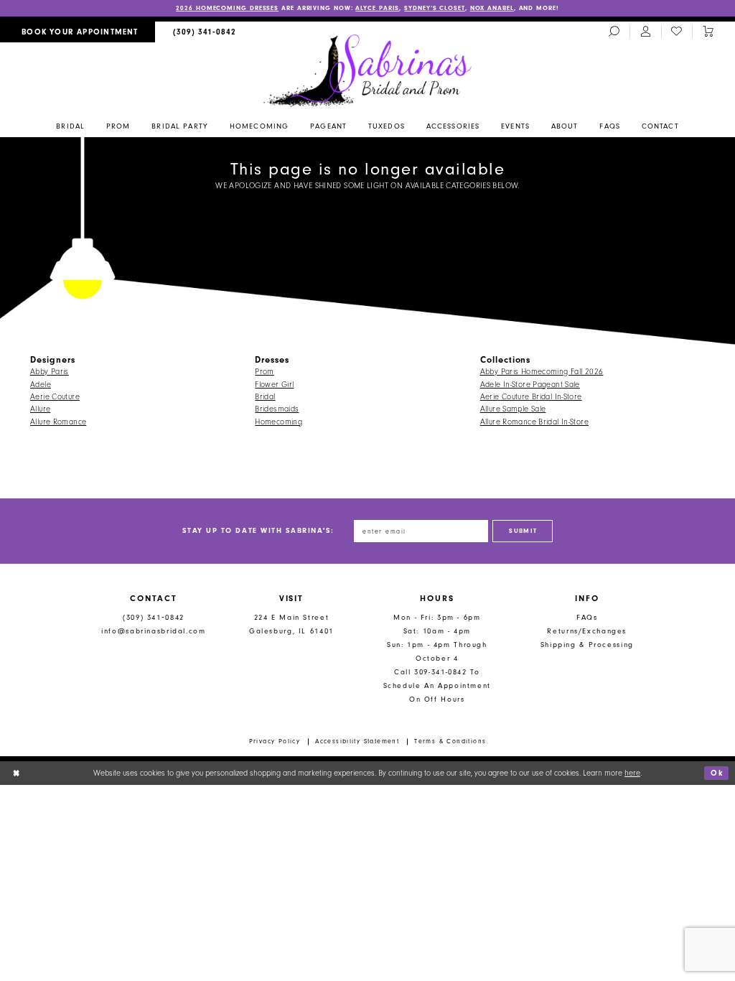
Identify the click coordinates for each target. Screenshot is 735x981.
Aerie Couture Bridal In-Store (531, 396)
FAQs (587, 617)
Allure (40, 409)
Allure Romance (58, 422)
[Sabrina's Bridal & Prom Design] (367, 69)
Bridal (265, 396)
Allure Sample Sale (513, 409)
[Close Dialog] (16, 772)
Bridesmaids (277, 409)
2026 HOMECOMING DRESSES (227, 7)
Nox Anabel (492, 7)
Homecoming (278, 422)
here (632, 773)
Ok (717, 773)
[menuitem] (77, 32)
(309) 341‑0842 (153, 617)
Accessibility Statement (357, 741)
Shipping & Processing (587, 644)
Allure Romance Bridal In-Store (534, 422)
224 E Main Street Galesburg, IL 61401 (291, 624)
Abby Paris (49, 371)
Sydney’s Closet (434, 7)
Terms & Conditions (450, 741)
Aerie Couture (55, 396)
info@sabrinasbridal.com (153, 631)
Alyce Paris (377, 7)
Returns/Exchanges (587, 631)
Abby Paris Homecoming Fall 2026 (542, 371)
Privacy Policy (275, 741)
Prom (264, 371)
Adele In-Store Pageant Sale (530, 384)
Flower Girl (274, 384)
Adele (40, 384)
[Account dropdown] (645, 32)
